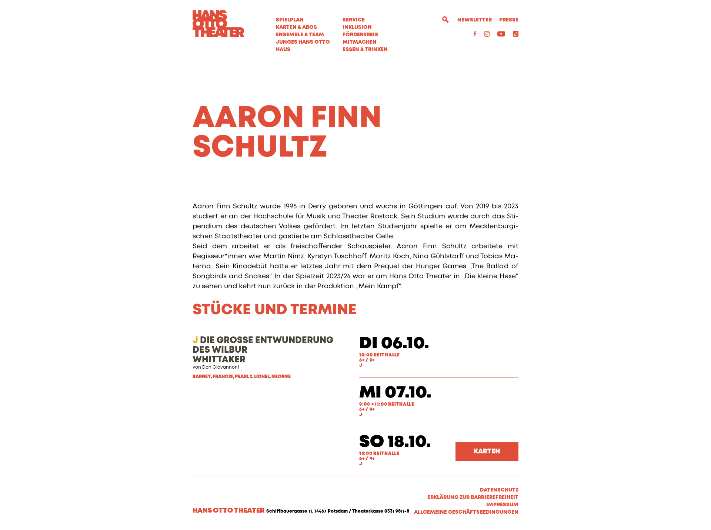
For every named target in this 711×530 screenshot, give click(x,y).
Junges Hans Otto (303, 42)
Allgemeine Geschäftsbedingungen (466, 512)
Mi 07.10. (395, 393)
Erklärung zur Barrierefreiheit (472, 497)
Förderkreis (360, 34)
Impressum (502, 504)
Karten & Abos (296, 27)
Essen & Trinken (365, 49)
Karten (487, 451)
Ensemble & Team (300, 34)
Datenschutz (499, 490)
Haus (283, 49)
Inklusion (357, 27)
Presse (508, 20)
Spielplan (290, 20)
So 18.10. (395, 442)
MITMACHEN (360, 42)
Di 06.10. (394, 343)
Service (354, 20)
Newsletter (474, 20)
